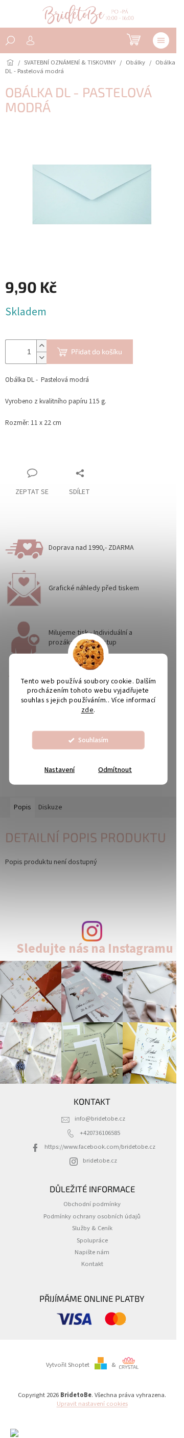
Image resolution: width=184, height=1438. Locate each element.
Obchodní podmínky (92, 1204)
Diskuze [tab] (50, 807)
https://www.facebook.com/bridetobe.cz (99, 1146)
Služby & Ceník (92, 1228)
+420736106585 (100, 1132)
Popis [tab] (22, 807)
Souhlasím (93, 740)
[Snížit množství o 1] (41, 357)
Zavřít (59, 453)
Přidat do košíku (96, 351)
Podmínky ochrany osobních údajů (92, 1216)
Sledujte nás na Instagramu (94, 948)
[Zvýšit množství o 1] (41, 346)
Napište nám (92, 1252)
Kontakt (92, 1264)
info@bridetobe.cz (100, 1118)
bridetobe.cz (100, 1160)
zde (87, 710)
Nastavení (59, 770)
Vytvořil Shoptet (67, 1364)
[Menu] (161, 40)
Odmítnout (115, 770)
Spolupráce (92, 1240)
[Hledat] (10, 40)
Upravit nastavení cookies (92, 1403)
